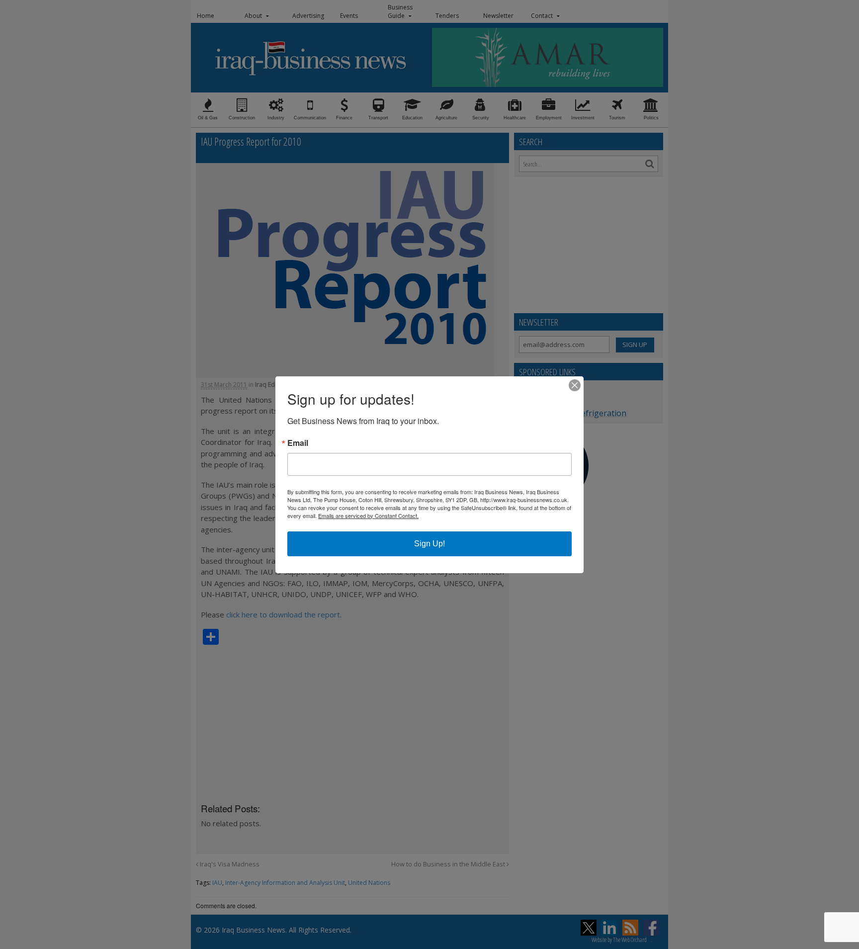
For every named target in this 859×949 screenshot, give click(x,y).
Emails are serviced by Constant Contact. (368, 515)
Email (297, 443)
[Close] (575, 385)
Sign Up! (429, 543)
